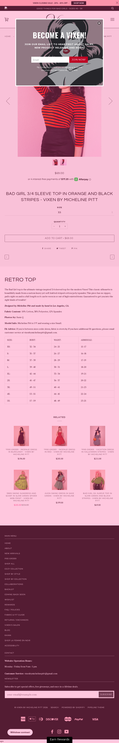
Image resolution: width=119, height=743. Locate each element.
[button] (99, 23)
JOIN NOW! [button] (79, 59)
